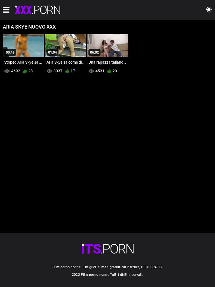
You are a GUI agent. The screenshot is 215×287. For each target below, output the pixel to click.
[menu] (6, 9)
